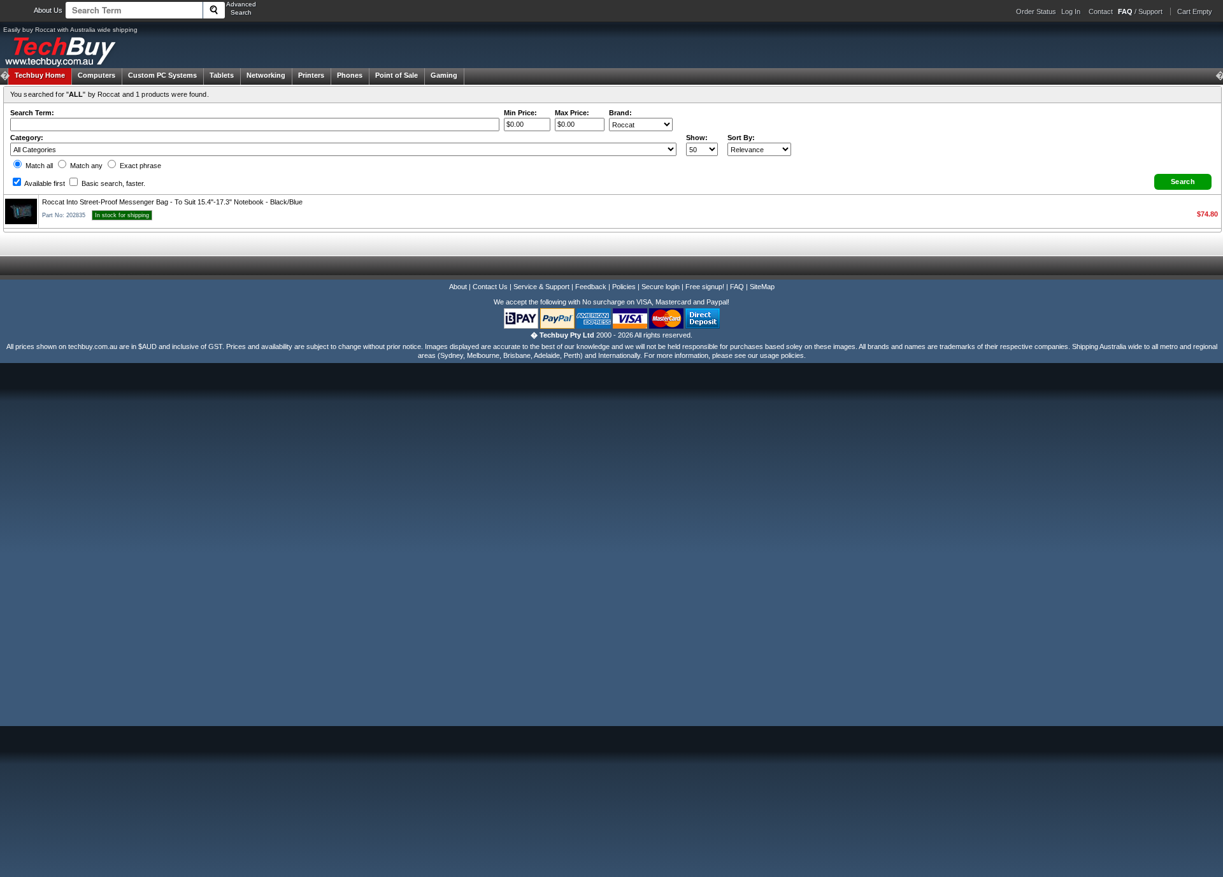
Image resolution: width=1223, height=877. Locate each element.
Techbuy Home (40, 75)
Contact (1101, 11)
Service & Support (541, 286)
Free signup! (704, 286)
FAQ (737, 286)
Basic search (112, 183)
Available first (44, 183)
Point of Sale (396, 75)
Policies (624, 286)
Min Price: (520, 113)
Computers (96, 75)
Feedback (590, 286)
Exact (139, 165)
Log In (1070, 11)
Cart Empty (1194, 11)
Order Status (1036, 11)
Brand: (620, 113)
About (458, 286)
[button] (1183, 182)
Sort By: (741, 137)
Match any (85, 165)
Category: (26, 137)
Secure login (660, 286)
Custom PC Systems (162, 75)
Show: (697, 137)
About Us (48, 10)
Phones (349, 75)
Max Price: (572, 113)
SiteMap (762, 286)
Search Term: (32, 113)
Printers (311, 75)
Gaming (444, 75)
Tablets (222, 75)
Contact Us (490, 286)
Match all (38, 165)
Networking (266, 75)
